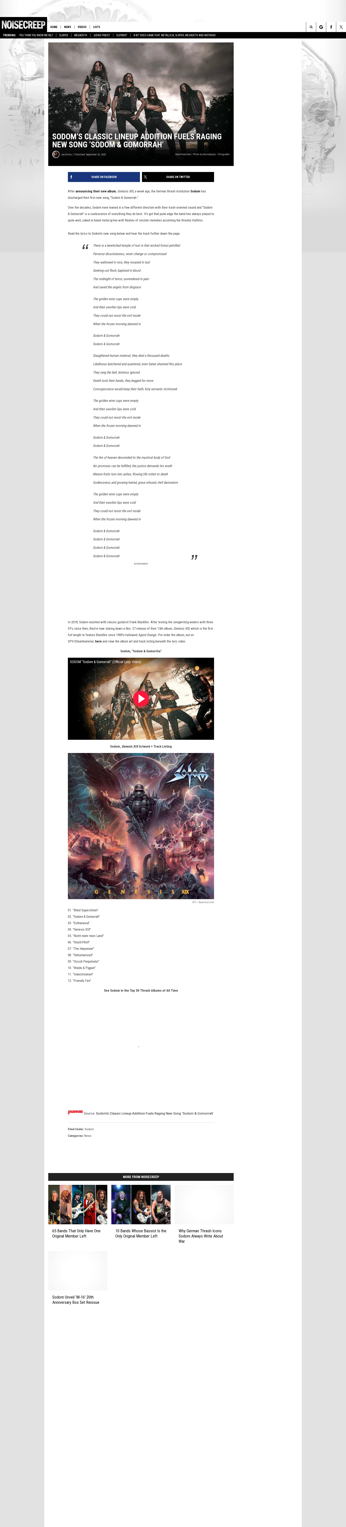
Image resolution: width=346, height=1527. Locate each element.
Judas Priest (101, 35)
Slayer (63, 35)
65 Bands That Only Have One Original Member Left (76, 1233)
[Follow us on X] (341, 27)
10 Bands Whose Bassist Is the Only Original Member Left (140, 1233)
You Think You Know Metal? (36, 35)
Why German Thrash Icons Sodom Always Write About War (201, 1236)
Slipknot (121, 35)
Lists (96, 27)
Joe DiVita (66, 154)
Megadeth (80, 35)
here (98, 641)
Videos (82, 27)
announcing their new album (95, 191)
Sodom (195, 191)
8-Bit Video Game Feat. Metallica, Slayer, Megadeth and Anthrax (175, 35)
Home (53, 27)
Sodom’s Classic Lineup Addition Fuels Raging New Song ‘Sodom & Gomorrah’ (154, 1113)
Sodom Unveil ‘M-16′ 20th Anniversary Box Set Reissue (75, 1300)
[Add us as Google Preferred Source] (321, 27)
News (67, 27)
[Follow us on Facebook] (331, 27)
